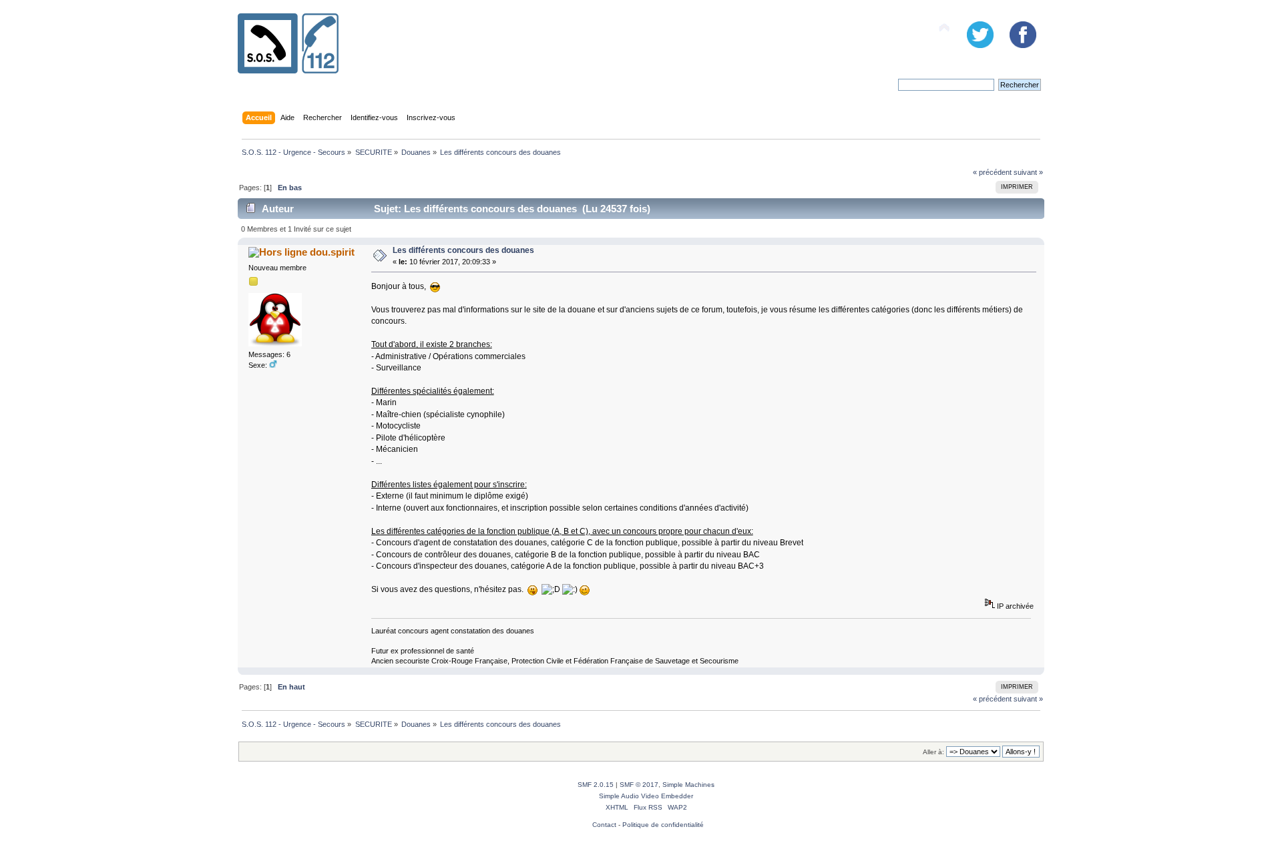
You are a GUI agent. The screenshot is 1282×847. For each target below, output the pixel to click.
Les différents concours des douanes (463, 250)
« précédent (992, 172)
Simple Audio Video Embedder (646, 796)
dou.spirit (332, 252)
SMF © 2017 (639, 784)
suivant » (1028, 172)
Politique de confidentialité (663, 824)
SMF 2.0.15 (596, 784)
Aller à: (933, 752)
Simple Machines (688, 784)
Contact (604, 824)
